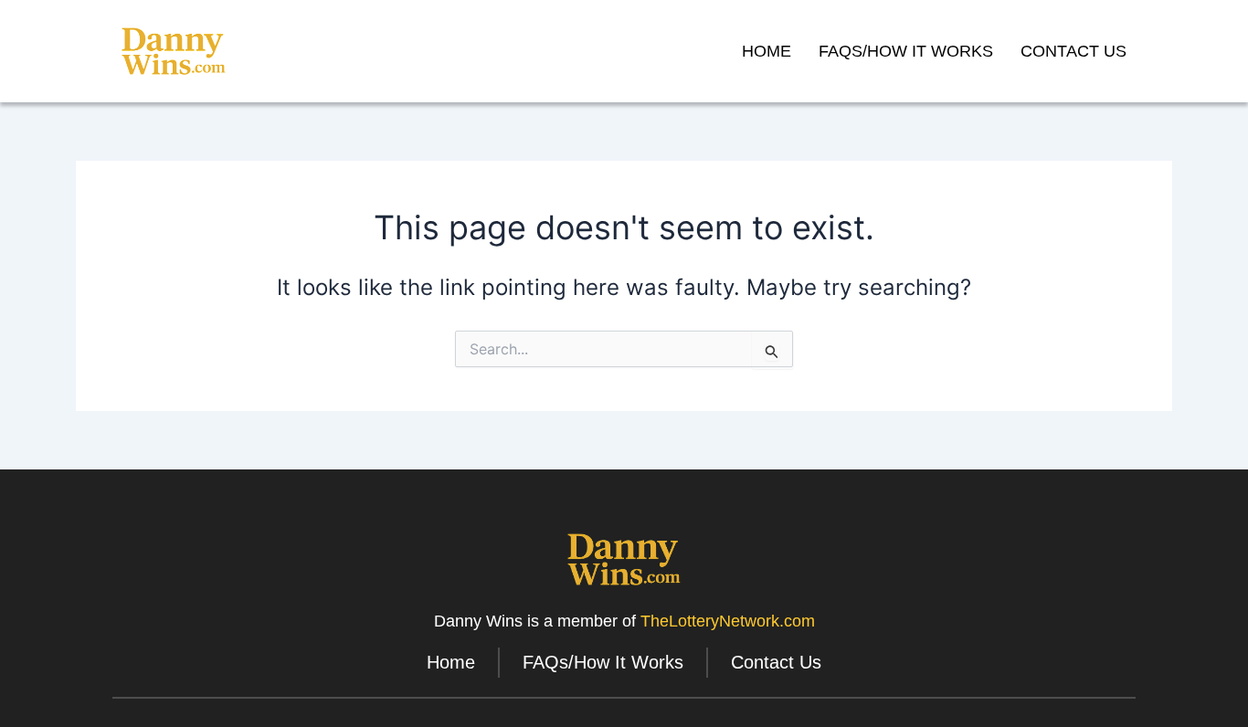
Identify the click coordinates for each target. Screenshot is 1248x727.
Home (766, 51)
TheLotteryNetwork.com (727, 621)
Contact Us (1073, 51)
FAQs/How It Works (906, 51)
